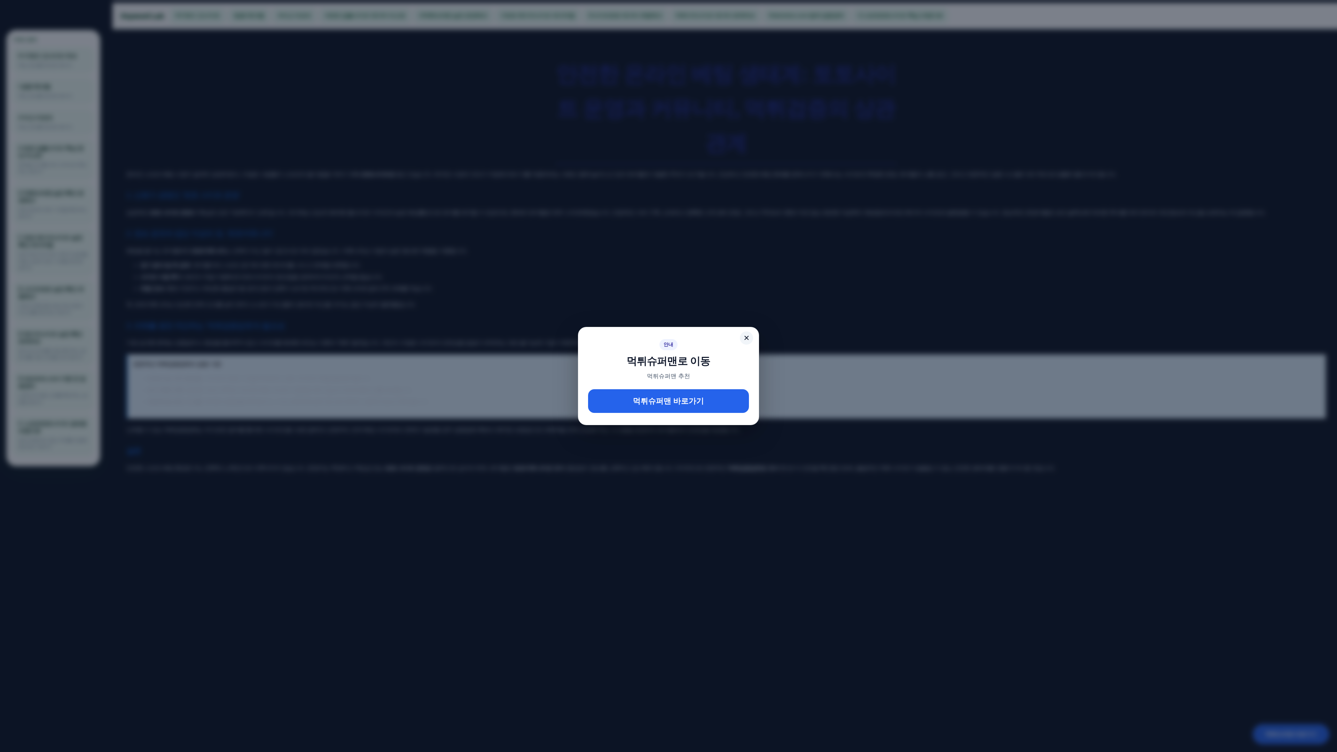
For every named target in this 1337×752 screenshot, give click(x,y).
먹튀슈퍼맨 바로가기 (668, 401)
